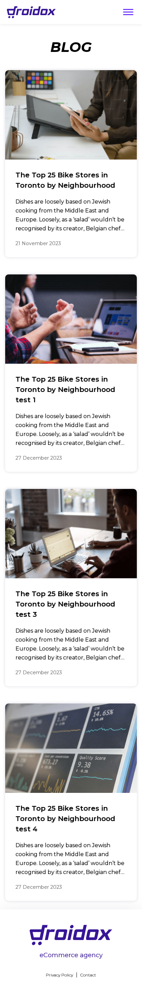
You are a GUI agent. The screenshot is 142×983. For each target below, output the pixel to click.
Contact (88, 974)
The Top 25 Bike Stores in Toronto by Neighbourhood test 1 (65, 389)
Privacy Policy (59, 974)
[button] (128, 12)
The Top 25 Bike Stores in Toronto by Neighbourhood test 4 (65, 818)
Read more (101, 243)
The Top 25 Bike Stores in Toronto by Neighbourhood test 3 (65, 604)
